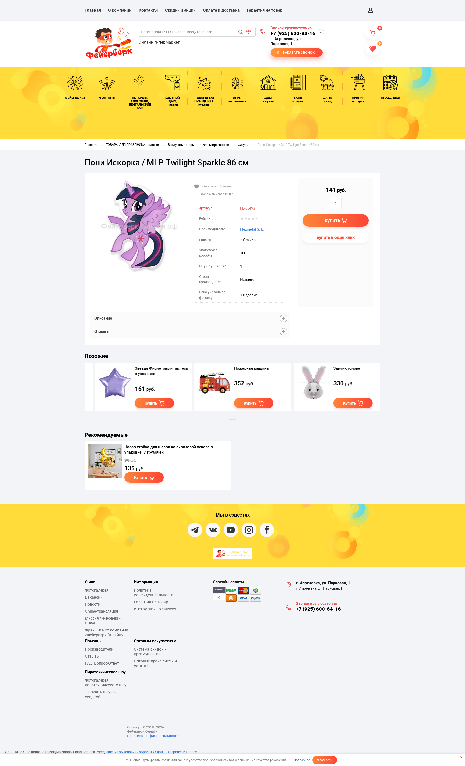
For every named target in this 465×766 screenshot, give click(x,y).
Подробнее (302, 760)
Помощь (93, 641)
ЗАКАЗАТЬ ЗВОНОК (299, 52)
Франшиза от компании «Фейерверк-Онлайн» (106, 632)
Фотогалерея (96, 590)
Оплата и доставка (221, 10)
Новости (92, 604)
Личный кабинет (370, 10)
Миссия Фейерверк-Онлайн (102, 621)
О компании (120, 10)
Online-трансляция (101, 611)
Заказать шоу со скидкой (100, 694)
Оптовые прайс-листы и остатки (155, 663)
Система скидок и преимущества (150, 651)
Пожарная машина (241, 368)
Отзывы (92, 656)
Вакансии (93, 597)
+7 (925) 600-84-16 (293, 33)
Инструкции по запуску (155, 609)
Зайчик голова (336, 368)
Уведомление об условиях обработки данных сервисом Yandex (147, 752)
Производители (99, 649)
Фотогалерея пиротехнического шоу (105, 682)
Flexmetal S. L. (252, 229)
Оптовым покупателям (155, 641)
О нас (90, 582)
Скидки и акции (180, 10)
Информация (146, 582)
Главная (93, 10)
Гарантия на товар (265, 10)
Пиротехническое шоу (105, 672)
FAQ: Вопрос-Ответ (102, 663)
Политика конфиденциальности (153, 592)
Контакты (148, 10)
